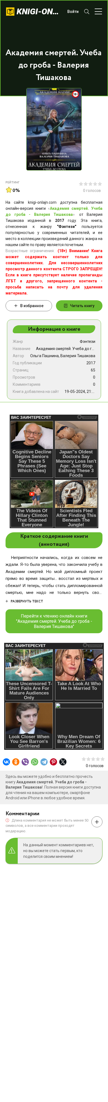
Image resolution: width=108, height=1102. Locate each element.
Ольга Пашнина (44, 356)
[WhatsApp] (34, 761)
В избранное (31, 306)
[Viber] (25, 761)
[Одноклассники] (15, 761)
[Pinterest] (53, 761)
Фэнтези (87, 341)
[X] (62, 761)
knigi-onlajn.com (39, 11)
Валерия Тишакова (77, 356)
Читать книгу (82, 306)
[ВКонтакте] (6, 761)
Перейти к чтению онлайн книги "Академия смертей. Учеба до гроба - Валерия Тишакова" (54, 621)
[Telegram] (44, 761)
